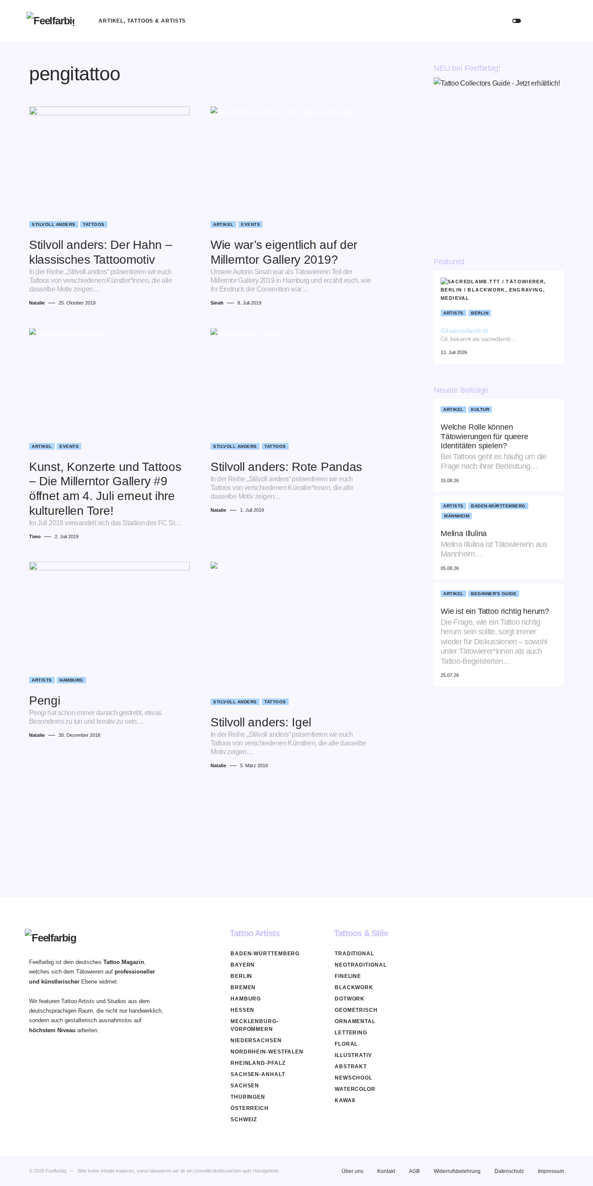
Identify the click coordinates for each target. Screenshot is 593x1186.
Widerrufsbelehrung (457, 1171)
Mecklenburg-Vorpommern (255, 1025)
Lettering (351, 1033)
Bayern (243, 965)
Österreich (250, 1108)
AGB (414, 1171)
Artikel (223, 224)
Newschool (353, 1078)
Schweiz (244, 1119)
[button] (517, 21)
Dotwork (350, 999)
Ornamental (355, 1021)
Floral (346, 1044)
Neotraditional (361, 965)
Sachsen (245, 1086)
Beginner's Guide (494, 594)
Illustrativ (353, 1055)
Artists (42, 680)
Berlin (479, 313)
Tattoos (94, 224)
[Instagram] (560, 933)
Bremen (243, 987)
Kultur (480, 409)
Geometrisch (356, 1010)
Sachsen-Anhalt (258, 1074)
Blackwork (354, 987)
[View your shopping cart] (558, 21)
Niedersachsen (256, 1040)
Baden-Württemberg (498, 506)
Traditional (354, 954)
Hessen (242, 1010)
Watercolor (355, 1089)
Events (250, 224)
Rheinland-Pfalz (258, 1063)
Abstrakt (351, 1066)
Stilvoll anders (54, 224)
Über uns (352, 1171)
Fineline (348, 976)
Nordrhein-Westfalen (267, 1052)
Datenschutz (509, 1171)
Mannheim (456, 516)
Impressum (551, 1171)
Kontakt (386, 1171)
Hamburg (71, 680)
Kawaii (345, 1100)
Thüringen (248, 1097)
